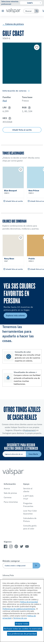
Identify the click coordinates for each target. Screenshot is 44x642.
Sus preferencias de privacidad (22, 633)
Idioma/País (8, 575)
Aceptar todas (22, 623)
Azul (5, 100)
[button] (3, 11)
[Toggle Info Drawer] (29, 91)
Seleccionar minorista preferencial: (9, 2)
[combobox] (29, 11)
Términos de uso (20, 618)
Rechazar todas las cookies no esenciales (23, 628)
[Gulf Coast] (36, 48)
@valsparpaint (29, 430)
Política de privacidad (29, 602)
